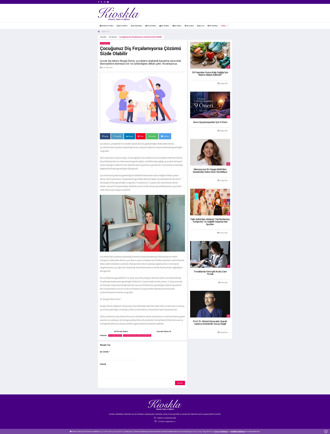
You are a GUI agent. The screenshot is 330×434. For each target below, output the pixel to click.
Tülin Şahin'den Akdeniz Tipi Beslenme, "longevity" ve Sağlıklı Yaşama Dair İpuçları (210, 222)
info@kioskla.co (170, 421)
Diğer (223, 26)
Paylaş (105, 136)
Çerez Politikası (221, 431)
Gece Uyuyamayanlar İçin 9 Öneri (210, 122)
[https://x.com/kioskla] (101, 2)
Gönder (153, 136)
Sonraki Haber (163, 331)
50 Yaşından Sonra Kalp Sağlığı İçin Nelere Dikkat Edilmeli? (210, 73)
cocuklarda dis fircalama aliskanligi (137, 335)
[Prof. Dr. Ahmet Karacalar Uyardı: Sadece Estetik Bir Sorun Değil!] (210, 304)
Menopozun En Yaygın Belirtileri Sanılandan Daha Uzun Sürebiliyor (210, 170)
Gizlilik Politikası (237, 431)
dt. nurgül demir (115, 335)
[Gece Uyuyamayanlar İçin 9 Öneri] (210, 105)
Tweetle (118, 136)
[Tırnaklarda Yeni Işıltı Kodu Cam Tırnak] (210, 254)
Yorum (103, 364)
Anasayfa (103, 37)
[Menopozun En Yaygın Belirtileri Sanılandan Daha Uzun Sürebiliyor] (210, 152)
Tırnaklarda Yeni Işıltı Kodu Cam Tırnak (210, 272)
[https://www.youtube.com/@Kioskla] (108, 2)
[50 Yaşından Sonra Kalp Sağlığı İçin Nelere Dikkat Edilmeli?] (210, 55)
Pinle (141, 136)
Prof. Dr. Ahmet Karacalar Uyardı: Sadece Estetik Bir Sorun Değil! (210, 322)
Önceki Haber (122, 331)
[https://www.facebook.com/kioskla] (98, 2)
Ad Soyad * (105, 352)
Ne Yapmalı (113, 37)
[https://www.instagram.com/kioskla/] (104, 2)
